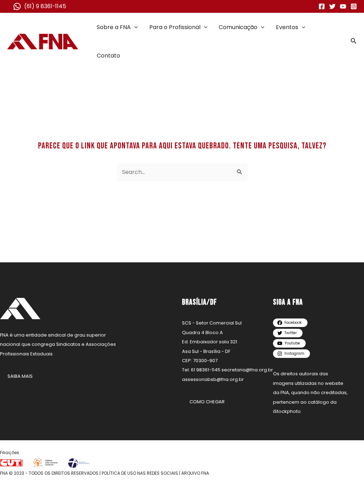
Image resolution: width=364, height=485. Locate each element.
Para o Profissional (174, 27)
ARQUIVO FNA (195, 473)
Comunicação (238, 27)
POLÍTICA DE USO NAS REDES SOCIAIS (140, 473)
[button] (134, 27)
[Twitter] (332, 6)
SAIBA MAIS (20, 376)
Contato (108, 55)
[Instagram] (353, 6)
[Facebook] (321, 6)
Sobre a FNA (114, 27)
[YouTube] (343, 6)
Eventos (287, 27)
